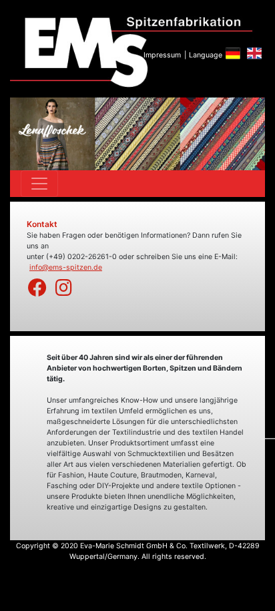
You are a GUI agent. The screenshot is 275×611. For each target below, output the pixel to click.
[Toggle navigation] (39, 183)
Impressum (162, 55)
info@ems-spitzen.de (65, 267)
